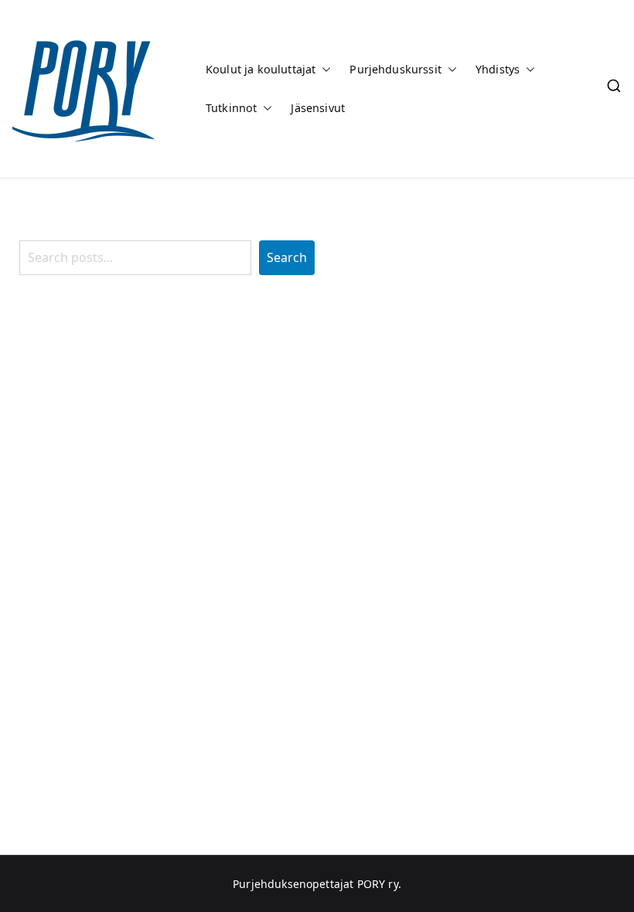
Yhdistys (498, 69)
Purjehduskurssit (395, 69)
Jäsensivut (318, 107)
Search (287, 257)
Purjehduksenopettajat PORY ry (315, 883)
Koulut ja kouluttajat (260, 69)
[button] (323, 70)
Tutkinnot (231, 107)
